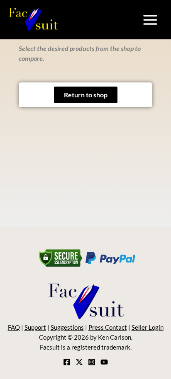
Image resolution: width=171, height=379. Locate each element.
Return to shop (85, 95)
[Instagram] (91, 362)
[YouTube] (104, 362)
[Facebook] (67, 362)
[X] (79, 362)
